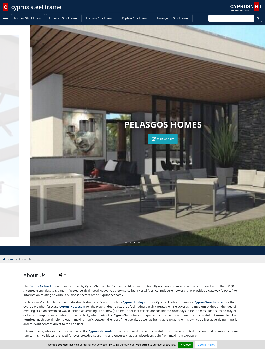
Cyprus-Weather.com (209, 302)
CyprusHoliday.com (137, 302)
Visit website (135, 139)
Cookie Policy (206, 344)
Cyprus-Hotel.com (72, 306)
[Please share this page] (61, 274)
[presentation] (7, 139)
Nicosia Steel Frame (28, 18)
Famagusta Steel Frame (173, 18)
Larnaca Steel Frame (100, 18)
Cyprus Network (40, 286)
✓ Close (185, 344)
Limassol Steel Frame (63, 18)
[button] (126, 242)
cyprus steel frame (36, 7)
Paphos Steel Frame (135, 18)
